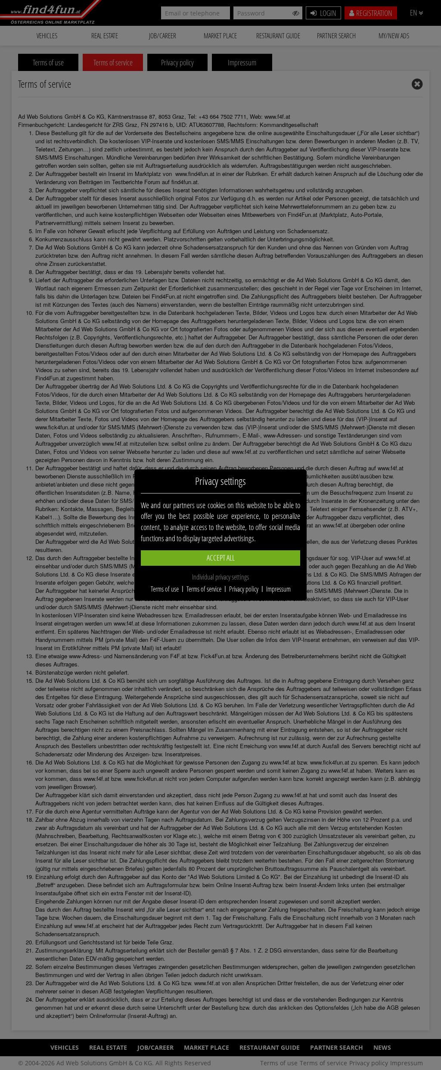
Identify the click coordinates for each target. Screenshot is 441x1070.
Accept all (221, 557)
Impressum (278, 589)
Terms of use (165, 589)
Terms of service (203, 589)
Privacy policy (243, 589)
